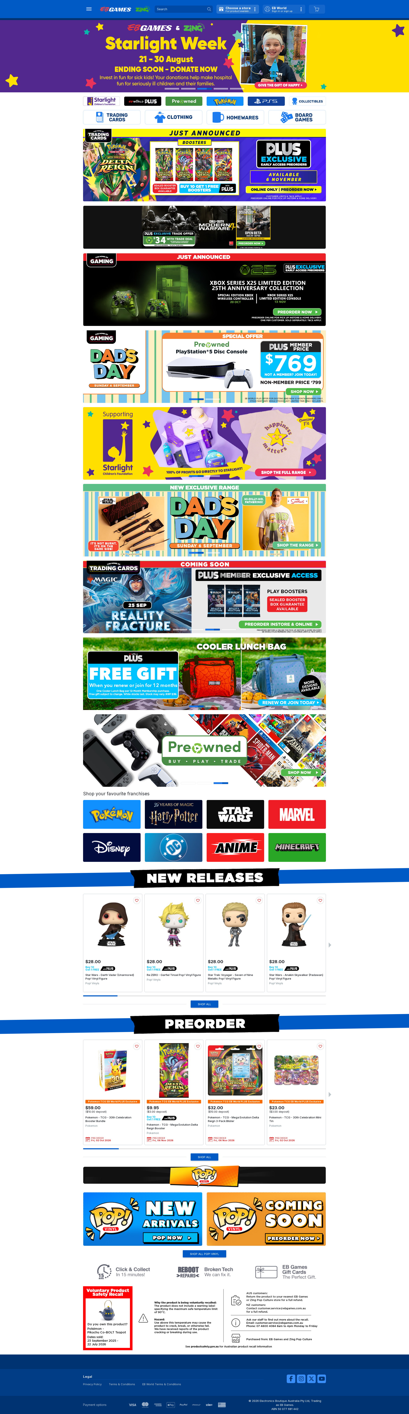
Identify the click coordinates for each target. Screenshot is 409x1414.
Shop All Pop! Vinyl (204, 1254)
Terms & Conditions (122, 1384)
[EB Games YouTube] (321, 1379)
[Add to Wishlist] (137, 900)
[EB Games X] (311, 1379)
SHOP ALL (204, 1004)
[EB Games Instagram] (301, 1379)
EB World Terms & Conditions (161, 1384)
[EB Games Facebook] (291, 1379)
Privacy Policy (92, 1384)
